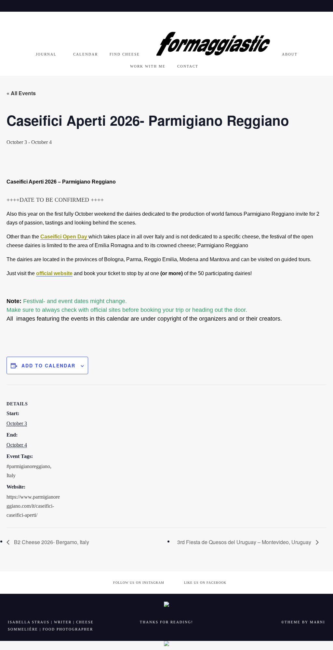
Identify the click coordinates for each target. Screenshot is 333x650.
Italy (11, 475)
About (290, 54)
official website (54, 273)
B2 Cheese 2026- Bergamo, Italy (51, 542)
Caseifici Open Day (64, 236)
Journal (46, 54)
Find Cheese (125, 54)
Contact (187, 66)
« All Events (21, 93)
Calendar (85, 54)
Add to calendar (48, 365)
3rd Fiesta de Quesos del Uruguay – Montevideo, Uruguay (245, 542)
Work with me (148, 66)
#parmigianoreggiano (28, 466)
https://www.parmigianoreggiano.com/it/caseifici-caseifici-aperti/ (33, 506)
